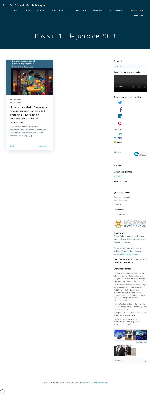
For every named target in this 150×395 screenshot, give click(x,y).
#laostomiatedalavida (122, 197)
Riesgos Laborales (117, 10)
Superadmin (16, 100)
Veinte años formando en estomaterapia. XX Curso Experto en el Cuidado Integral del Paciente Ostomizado (130, 306)
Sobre (16, 10)
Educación (81, 10)
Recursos (138, 15)
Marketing (97, 10)
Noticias (40, 10)
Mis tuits (117, 176)
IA (68, 10)
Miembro (117, 152)
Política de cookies (130, 254)
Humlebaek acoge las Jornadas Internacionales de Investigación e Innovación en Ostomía (127, 321)
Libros (29, 10)
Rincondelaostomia (121, 200)
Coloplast (117, 204)
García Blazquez (101, 382)
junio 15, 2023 (15, 103)
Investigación (136, 10)
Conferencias (57, 10)
